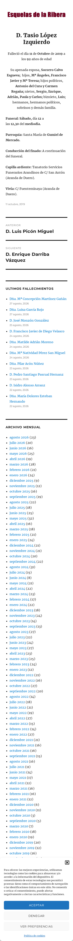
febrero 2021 (19, 794)
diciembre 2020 (21, 805)
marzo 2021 (18, 788)
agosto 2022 (19, 697)
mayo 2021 (18, 778)
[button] (67, 862)
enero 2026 (18, 475)
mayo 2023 (18, 648)
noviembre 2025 (22, 486)
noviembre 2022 (22, 680)
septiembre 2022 (23, 691)
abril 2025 (17, 524)
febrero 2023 (19, 664)
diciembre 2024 (21, 545)
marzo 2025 (19, 529)
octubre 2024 (20, 556)
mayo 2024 (18, 583)
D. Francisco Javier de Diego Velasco (37, 331)
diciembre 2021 (21, 740)
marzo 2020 (19, 826)
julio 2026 (17, 443)
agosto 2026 (19, 437)
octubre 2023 (20, 621)
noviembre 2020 (22, 810)
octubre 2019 (20, 853)
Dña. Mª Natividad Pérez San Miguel (37, 353)
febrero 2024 (19, 599)
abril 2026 (17, 459)
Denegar (36, 916)
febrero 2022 (19, 729)
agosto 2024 (19, 567)
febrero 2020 (19, 832)
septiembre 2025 (23, 497)
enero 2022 (18, 734)
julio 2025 (17, 507)
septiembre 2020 (23, 821)
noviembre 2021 (22, 745)
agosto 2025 (19, 502)
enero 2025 (18, 540)
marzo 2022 (19, 724)
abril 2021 (17, 783)
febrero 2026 (20, 470)
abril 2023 (17, 653)
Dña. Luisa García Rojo (27, 310)
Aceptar (36, 905)
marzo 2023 (19, 659)
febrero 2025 (19, 534)
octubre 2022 (20, 686)
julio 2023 (17, 637)
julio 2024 (17, 572)
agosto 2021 (19, 761)
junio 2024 (18, 578)
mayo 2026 (18, 453)
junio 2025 (18, 513)
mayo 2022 (18, 713)
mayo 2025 (18, 518)
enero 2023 (18, 670)
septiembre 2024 (23, 561)
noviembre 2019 (22, 848)
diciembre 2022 (21, 675)
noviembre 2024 (22, 551)
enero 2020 (18, 837)
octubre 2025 (20, 491)
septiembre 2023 (22, 626)
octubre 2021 (19, 751)
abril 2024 (17, 588)
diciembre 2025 (21, 480)
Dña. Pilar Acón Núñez (27, 364)
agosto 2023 (19, 632)
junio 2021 (18, 772)
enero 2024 (18, 605)
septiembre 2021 (22, 756)
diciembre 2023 (21, 610)
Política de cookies (34, 935)
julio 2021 (17, 767)
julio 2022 (17, 702)
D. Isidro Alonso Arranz (27, 385)
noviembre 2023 (22, 615)
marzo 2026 (19, 464)
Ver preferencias (36, 926)
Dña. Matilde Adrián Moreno (31, 342)
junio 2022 (18, 707)
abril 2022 (17, 718)
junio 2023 (18, 643)
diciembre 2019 (21, 842)
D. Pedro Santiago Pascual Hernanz (36, 374)
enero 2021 (18, 799)
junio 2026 (18, 448)
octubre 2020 (20, 815)
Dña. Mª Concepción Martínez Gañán (38, 299)
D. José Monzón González (29, 320)
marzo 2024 (19, 594)
